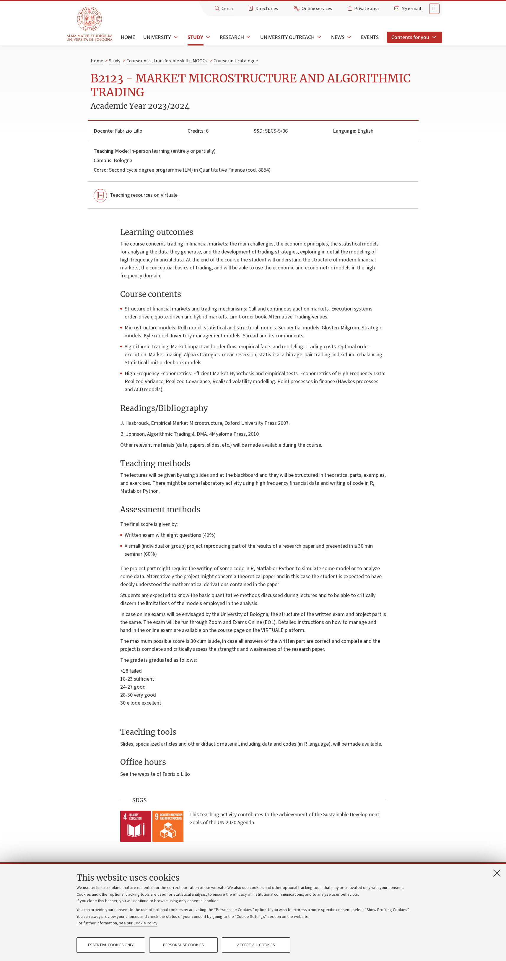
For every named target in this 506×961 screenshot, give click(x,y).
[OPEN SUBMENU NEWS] (348, 37)
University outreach (287, 37)
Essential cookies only (111, 945)
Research (232, 37)
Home (128, 37)
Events (370, 37)
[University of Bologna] (90, 24)
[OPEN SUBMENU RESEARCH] (248, 37)
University (157, 37)
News (337, 37)
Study (195, 37)
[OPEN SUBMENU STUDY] (207, 37)
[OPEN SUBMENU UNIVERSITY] (175, 37)
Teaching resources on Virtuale (144, 195)
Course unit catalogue (236, 61)
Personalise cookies (183, 945)
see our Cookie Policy (138, 923)
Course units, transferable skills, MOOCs (166, 61)
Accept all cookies (256, 945)
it (434, 8)
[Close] (497, 873)
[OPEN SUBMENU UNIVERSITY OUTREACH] (319, 37)
